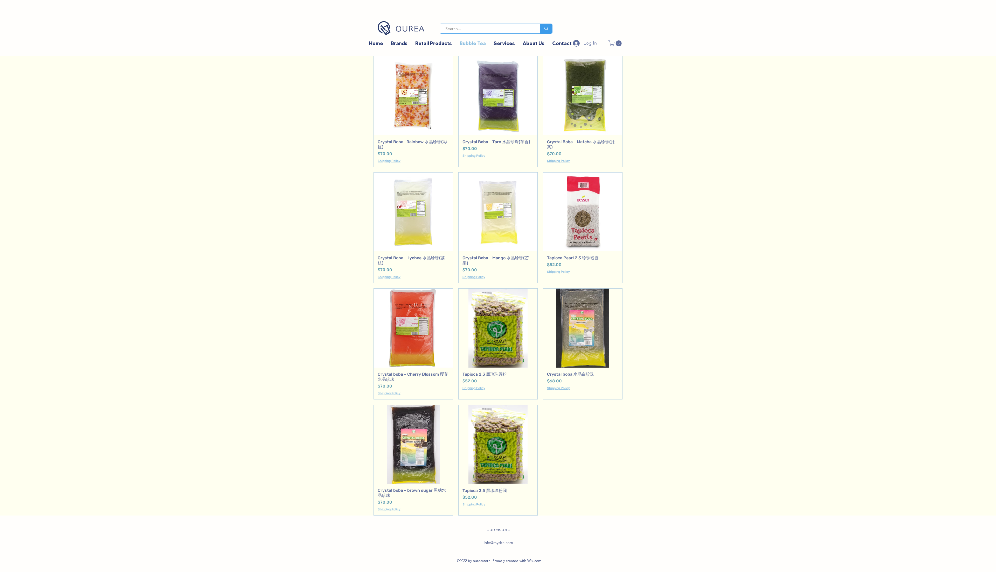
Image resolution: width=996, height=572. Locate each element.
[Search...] (546, 28)
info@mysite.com (498, 542)
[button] (615, 43)
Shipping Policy (389, 161)
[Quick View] (413, 95)
